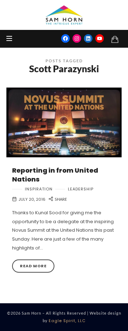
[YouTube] (99, 38)
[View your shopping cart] (115, 39)
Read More (33, 266)
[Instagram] (77, 38)
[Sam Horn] (64, 15)
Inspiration (39, 189)
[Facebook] (65, 38)
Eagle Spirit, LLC (67, 321)
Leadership (81, 189)
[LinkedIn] (88, 38)
